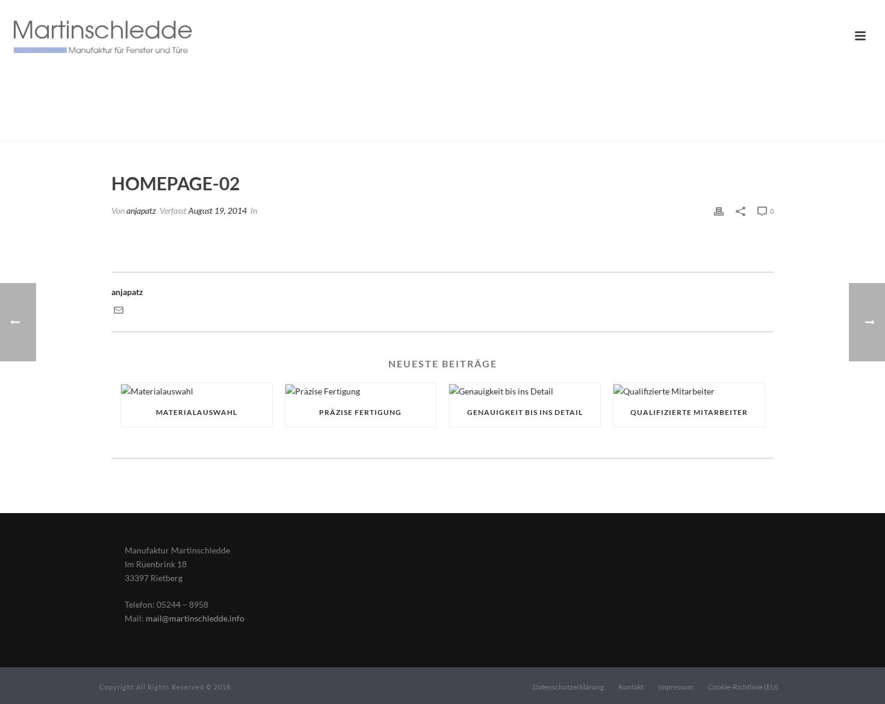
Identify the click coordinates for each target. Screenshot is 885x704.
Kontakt (631, 686)
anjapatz (141, 210)
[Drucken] (719, 210)
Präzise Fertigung (360, 412)
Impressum (676, 686)
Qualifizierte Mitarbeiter (689, 412)
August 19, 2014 (217, 210)
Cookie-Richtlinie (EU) (743, 686)
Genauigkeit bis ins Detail (525, 412)
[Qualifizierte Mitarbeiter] (689, 390)
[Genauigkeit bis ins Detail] (524, 390)
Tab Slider (690, 129)
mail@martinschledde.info (195, 618)
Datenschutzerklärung (568, 686)
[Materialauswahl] (196, 390)
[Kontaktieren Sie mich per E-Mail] (118, 312)
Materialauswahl (196, 412)
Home (654, 129)
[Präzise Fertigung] (360, 390)
